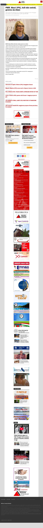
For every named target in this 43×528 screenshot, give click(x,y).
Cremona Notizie (3, 499)
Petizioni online (9, 124)
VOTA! (30, 147)
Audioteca (16, 449)
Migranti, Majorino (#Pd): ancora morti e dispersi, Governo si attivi (21, 88)
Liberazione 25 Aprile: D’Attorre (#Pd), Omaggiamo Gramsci (19, 84)
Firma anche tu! (13, 142)
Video (15, 422)
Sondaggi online (26, 124)
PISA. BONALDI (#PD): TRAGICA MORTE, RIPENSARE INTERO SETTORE (22, 91)
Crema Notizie (8, 499)
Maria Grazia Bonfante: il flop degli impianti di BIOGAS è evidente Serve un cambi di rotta (15, 4)
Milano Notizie (13, 499)
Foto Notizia (17, 388)
